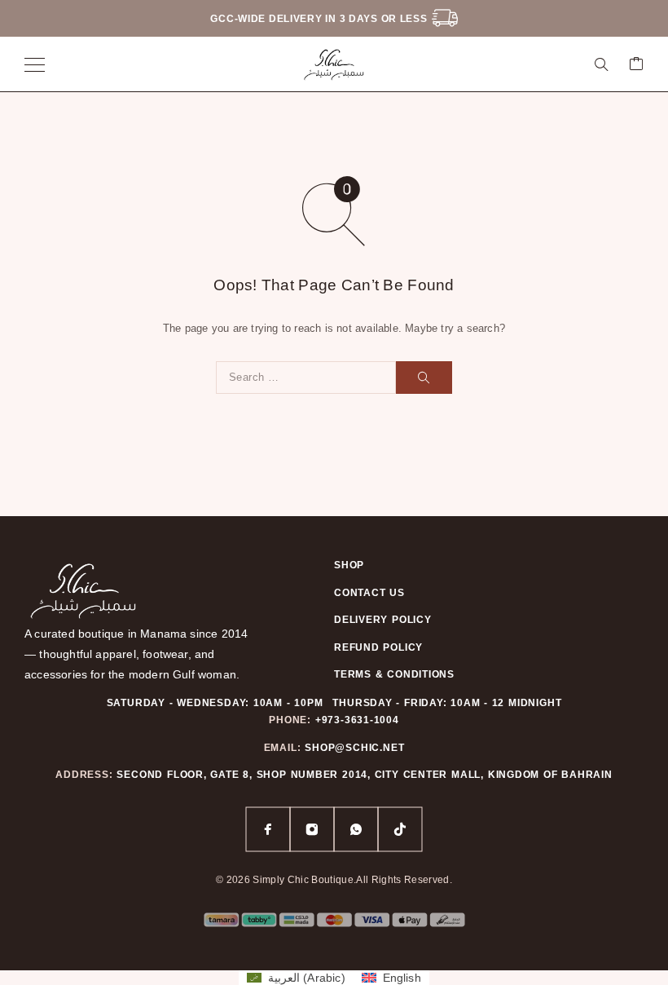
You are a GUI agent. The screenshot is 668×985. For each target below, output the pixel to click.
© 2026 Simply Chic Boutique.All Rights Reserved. (334, 880)
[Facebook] (268, 829)
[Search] (601, 64)
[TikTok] (400, 829)
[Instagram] (312, 829)
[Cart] (636, 64)
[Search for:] (306, 377)
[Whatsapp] (356, 829)
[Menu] (34, 64)
